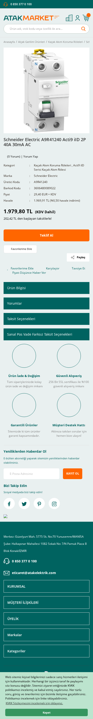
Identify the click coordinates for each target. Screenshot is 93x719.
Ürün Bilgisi (16, 288)
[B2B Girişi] (69, 17)
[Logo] (33, 17)
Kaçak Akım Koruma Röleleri (52, 165)
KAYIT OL (72, 473)
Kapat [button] (47, 712)
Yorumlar (14, 303)
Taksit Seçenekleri (21, 319)
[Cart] (85, 17)
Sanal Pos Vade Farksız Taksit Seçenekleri (39, 334)
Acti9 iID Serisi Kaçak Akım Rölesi (59, 167)
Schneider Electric (46, 176)
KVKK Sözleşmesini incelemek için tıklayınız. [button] (34, 703)
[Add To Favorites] (20, 249)
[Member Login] (77, 17)
